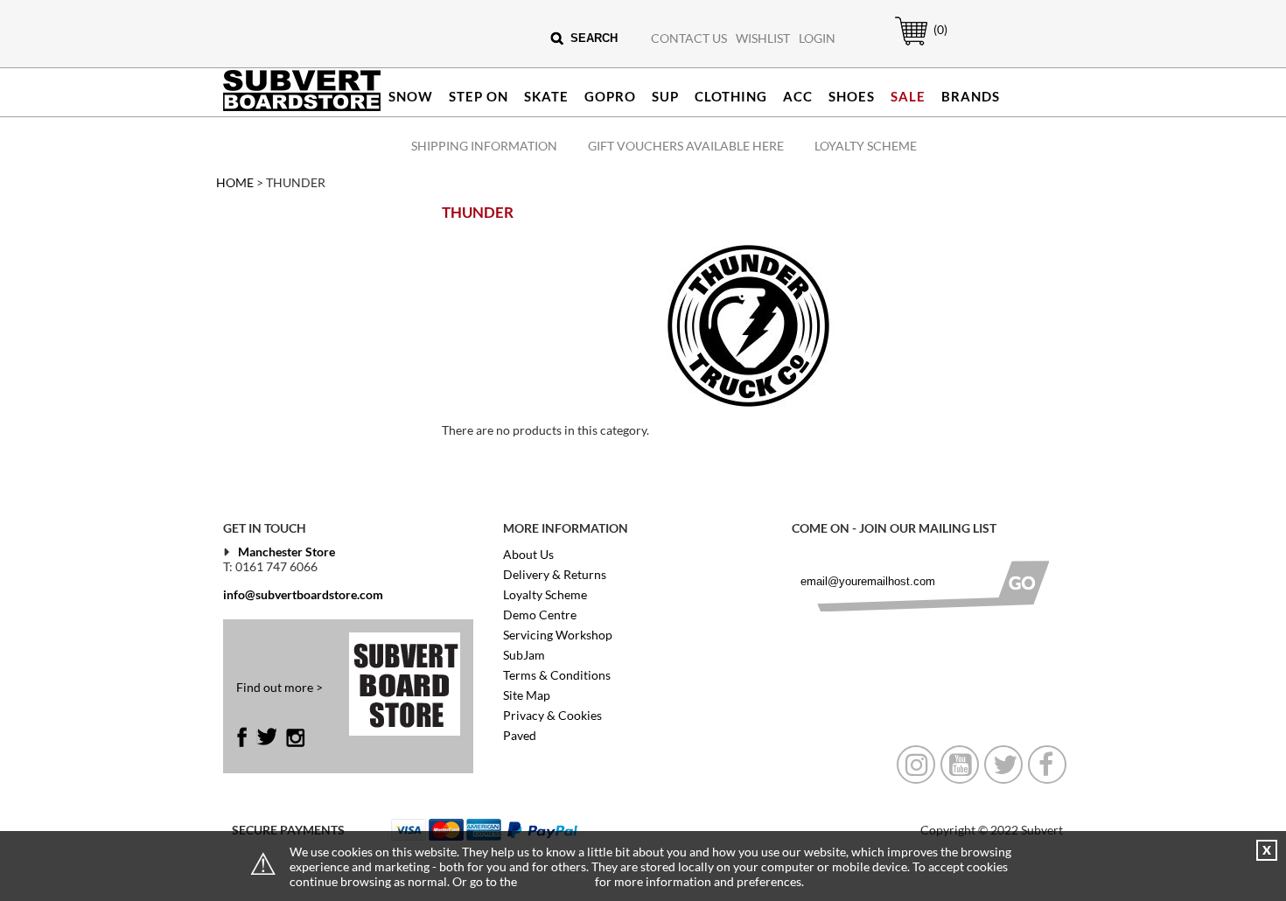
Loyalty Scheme (865, 145)
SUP (665, 96)
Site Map (526, 695)
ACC (798, 96)
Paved (519, 735)
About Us (528, 554)
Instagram (295, 737)
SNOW (410, 96)
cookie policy (556, 881)
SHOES (851, 96)
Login (817, 38)
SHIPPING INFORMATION (484, 145)
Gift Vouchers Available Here (686, 145)
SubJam (524, 654)
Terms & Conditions (557, 674)
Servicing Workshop (557, 634)
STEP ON (478, 96)
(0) (940, 29)
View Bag (901, 45)
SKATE (546, 96)
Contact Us (689, 38)
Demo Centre (540, 614)
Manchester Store (286, 551)
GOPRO (610, 96)
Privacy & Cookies (552, 715)
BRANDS (970, 96)
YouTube (959, 764)
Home (235, 182)
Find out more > (279, 687)
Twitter (266, 737)
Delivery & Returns (554, 574)
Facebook (246, 737)
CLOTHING (731, 96)
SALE (908, 96)
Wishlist (763, 38)
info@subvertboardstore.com (303, 594)
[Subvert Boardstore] (302, 107)
